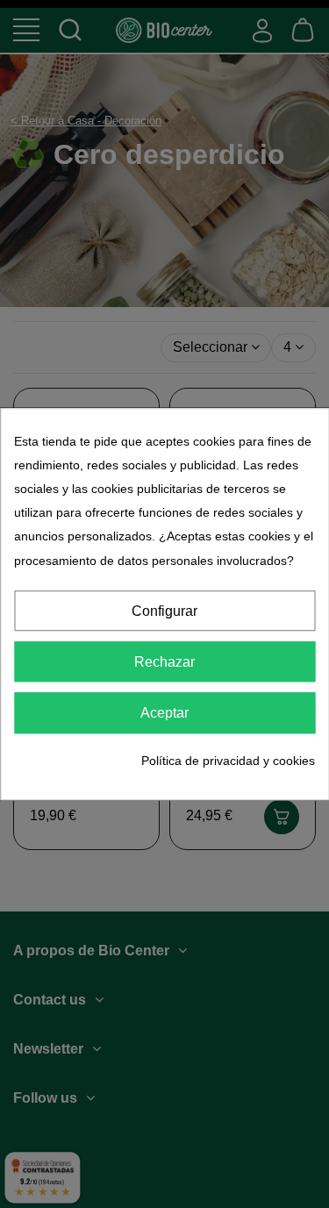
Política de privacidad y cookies (228, 761)
